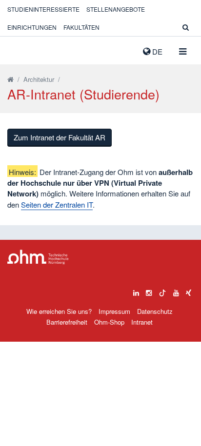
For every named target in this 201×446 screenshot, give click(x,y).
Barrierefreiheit (66, 322)
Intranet (142, 322)
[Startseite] (10, 79)
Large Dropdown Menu (38, 257)
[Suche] (185, 27)
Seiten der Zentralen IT (57, 204)
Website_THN (22, 49)
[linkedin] (136, 290)
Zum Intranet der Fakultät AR (59, 137)
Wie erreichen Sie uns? (59, 311)
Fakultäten (81, 27)
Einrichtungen (32, 27)
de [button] (156, 51)
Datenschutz (155, 311)
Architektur (38, 79)
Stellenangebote (115, 9)
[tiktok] (162, 290)
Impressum (114, 311)
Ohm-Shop (109, 322)
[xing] (188, 290)
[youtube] (176, 290)
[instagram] (149, 290)
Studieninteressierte (43, 9)
